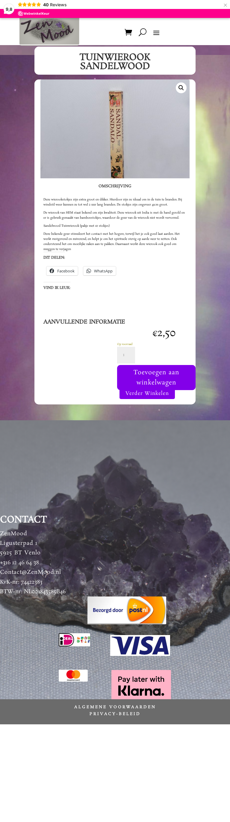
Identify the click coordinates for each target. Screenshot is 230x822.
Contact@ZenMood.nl (30, 572)
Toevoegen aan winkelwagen (156, 377)
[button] (181, 87)
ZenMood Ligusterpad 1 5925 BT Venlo (20, 543)
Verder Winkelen (147, 393)
